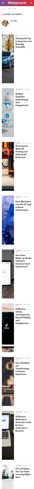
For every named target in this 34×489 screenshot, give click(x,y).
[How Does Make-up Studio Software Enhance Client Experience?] (8, 274)
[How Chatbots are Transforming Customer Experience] (8, 381)
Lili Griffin (13, 21)
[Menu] (3, 3)
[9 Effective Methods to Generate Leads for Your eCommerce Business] (8, 435)
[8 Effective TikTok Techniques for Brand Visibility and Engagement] (8, 327)
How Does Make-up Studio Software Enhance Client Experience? (23, 261)
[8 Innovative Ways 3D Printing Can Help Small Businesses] (8, 166)
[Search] (31, 3)
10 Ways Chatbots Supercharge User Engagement (21, 99)
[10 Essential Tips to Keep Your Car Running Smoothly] (8, 58)
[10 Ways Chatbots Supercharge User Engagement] (8, 112)
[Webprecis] (17, 3)
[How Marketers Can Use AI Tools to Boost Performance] (8, 220)
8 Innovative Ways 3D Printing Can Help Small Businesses (21, 151)
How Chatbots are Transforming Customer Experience (22, 368)
